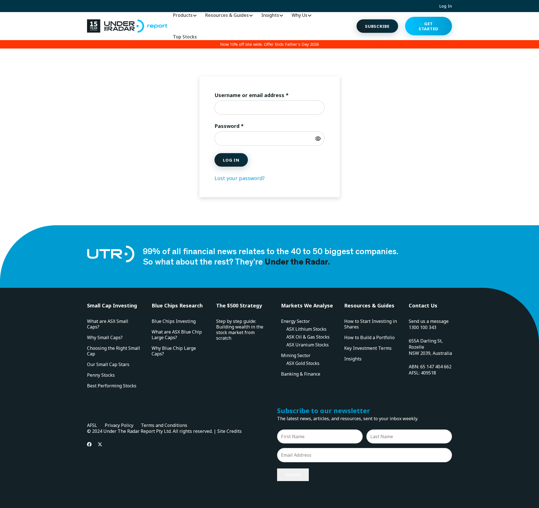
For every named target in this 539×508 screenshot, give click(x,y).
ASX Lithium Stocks (306, 329)
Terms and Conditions (164, 425)
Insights (353, 359)
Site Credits (229, 431)
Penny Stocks (101, 375)
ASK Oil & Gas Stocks (308, 337)
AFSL (92, 425)
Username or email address (262, 94)
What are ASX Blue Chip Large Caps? (177, 335)
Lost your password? (239, 178)
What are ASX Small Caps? (107, 324)
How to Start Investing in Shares (370, 324)
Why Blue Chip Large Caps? (174, 351)
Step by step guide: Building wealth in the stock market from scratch (239, 329)
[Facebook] (89, 444)
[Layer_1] (127, 26)
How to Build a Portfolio (369, 337)
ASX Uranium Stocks (307, 345)
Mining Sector (295, 355)
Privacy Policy (119, 425)
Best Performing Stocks (111, 386)
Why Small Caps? (105, 337)
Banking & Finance (300, 374)
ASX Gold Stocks (302, 363)
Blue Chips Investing (174, 321)
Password (240, 125)
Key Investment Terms (368, 348)
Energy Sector (295, 321)
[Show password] (318, 138)
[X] (100, 444)
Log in (231, 160)
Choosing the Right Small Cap (113, 351)
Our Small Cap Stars (108, 364)
